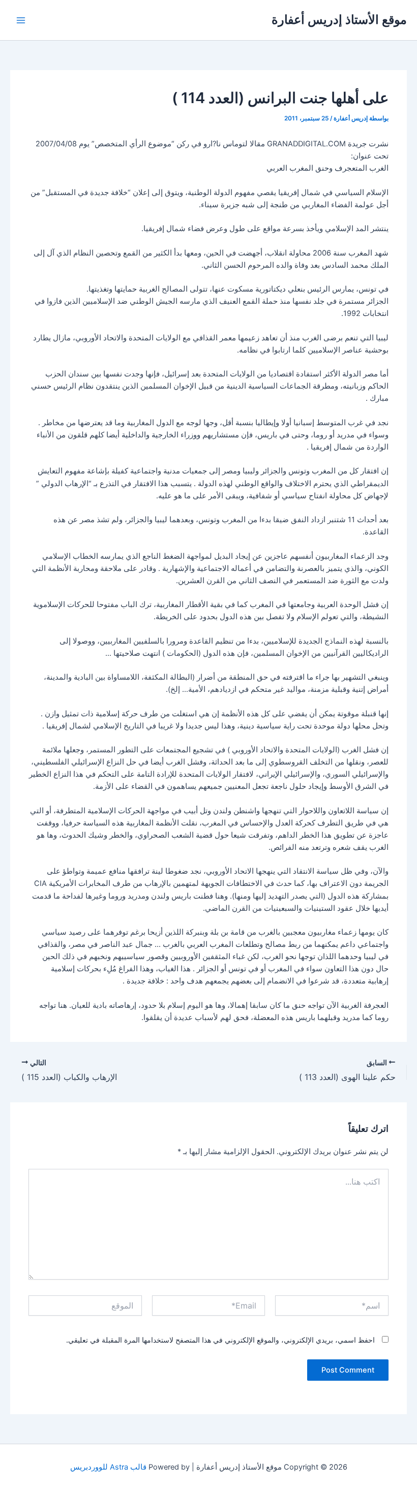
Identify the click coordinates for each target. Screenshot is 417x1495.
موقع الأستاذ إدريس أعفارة (339, 19)
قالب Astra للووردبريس (108, 1467)
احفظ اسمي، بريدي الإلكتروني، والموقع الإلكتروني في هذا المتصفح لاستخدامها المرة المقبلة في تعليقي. (220, 1339)
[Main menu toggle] (21, 20)
